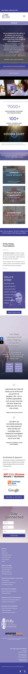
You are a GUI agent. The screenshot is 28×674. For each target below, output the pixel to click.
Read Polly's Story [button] (14, 312)
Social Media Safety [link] (6, 593)
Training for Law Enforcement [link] (8, 601)
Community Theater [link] (6, 557)
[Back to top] (26, 664)
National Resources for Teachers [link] (9, 591)
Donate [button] (14, 23)
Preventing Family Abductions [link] (9, 582)
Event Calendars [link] (5, 559)
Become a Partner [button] (14, 497)
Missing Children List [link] (6, 571)
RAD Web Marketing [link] (20, 666)
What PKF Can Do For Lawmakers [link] (9, 608)
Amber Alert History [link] (6, 610)
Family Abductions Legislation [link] (9, 612)
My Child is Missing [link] (6, 569)
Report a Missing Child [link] (7, 567)
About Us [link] (4, 550)
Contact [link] (3, 561)
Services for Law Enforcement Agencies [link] (11, 599)
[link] (6, 16)
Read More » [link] (5, 268)
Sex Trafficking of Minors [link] (7, 584)
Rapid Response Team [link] (7, 555)
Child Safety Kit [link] (5, 580)
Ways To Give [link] (5, 552)
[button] (24, 16)
